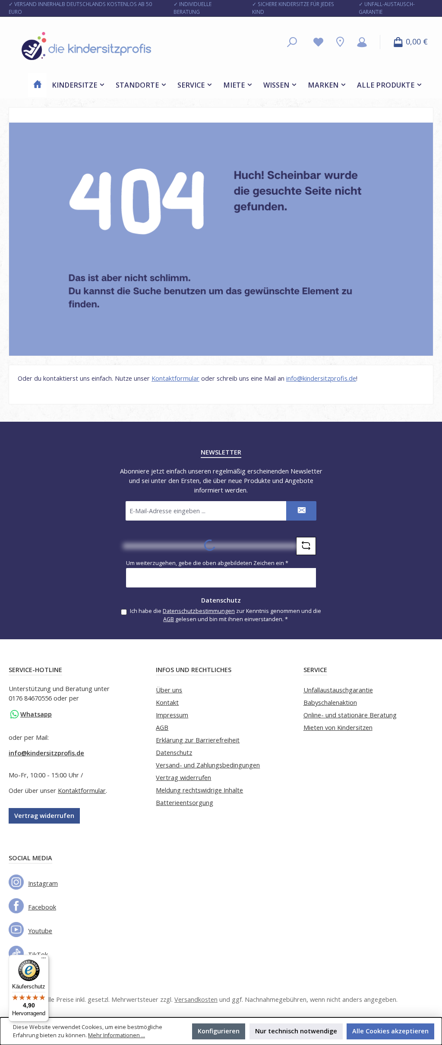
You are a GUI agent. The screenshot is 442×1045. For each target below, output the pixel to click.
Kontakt (167, 702)
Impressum (172, 715)
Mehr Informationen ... (116, 1035)
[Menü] (43, 960)
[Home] (37, 85)
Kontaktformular (175, 378)
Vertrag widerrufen (44, 815)
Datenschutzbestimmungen (199, 611)
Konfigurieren (219, 1031)
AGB (168, 619)
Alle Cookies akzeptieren (390, 1031)
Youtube (40, 931)
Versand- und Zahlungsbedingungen (208, 765)
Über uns (169, 690)
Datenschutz (174, 752)
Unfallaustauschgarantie (338, 690)
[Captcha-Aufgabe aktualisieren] (306, 546)
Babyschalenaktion (330, 702)
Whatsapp (36, 714)
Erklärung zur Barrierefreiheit (198, 740)
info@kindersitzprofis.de (321, 378)
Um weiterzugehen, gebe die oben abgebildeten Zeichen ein (207, 563)
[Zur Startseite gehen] (86, 46)
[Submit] (301, 511)
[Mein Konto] (362, 42)
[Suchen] (292, 42)
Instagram (43, 883)
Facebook (42, 907)
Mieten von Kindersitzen (338, 727)
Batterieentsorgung (184, 803)
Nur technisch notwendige (296, 1031)
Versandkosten (196, 999)
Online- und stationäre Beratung (350, 715)
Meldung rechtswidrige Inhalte (199, 790)
